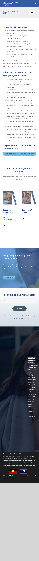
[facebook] (32, 3)
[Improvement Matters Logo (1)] (11, 11)
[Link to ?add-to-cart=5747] (4, 225)
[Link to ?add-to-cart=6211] (23, 218)
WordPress (12, 478)
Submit (19, 308)
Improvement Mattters (19, 475)
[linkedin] (35, 3)
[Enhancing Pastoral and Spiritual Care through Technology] (10, 197)
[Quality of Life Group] (29, 197)
